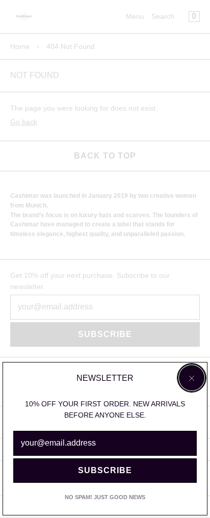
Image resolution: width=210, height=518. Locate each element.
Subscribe (105, 470)
